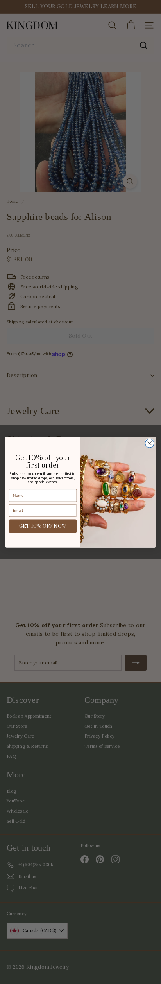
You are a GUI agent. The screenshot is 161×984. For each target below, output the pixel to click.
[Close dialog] (149, 443)
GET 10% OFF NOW (43, 526)
